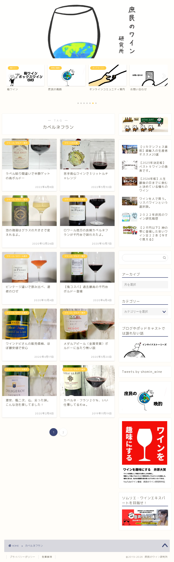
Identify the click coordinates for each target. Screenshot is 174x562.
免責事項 (47, 557)
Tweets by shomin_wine (142, 371)
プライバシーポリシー (22, 557)
